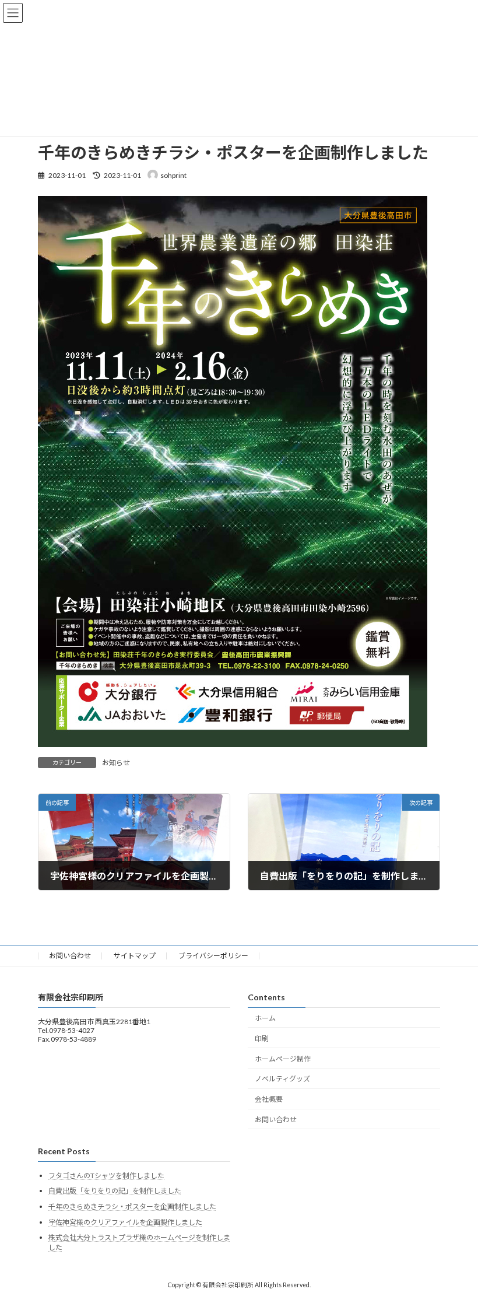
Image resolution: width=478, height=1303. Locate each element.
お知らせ (116, 762)
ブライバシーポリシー (213, 955)
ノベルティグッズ (282, 1078)
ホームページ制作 (283, 1059)
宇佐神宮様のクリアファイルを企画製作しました (125, 1222)
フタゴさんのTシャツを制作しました (106, 1175)
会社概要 (269, 1099)
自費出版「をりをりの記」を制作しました (114, 1191)
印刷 (262, 1038)
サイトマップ (135, 955)
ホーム (265, 1018)
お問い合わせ (70, 955)
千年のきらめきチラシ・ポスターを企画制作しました (132, 1206)
